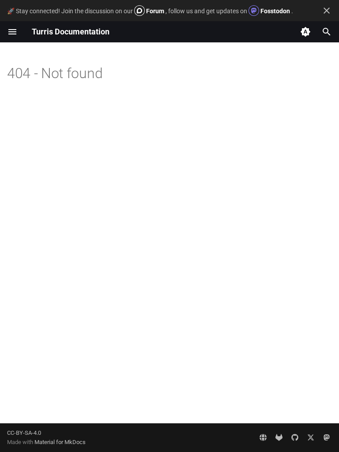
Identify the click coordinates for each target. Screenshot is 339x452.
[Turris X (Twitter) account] (311, 437)
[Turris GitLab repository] (279, 437)
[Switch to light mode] (305, 32)
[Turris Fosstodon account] (327, 437)
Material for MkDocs (60, 442)
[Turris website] (263, 437)
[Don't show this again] (326, 10)
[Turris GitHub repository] (295, 437)
